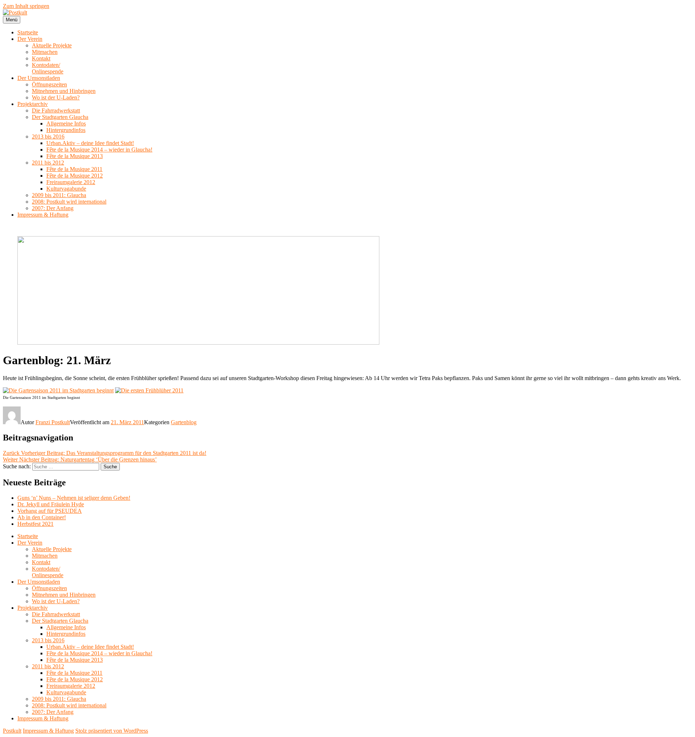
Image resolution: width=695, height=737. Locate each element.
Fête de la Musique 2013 (74, 156)
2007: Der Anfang (52, 208)
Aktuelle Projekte (52, 45)
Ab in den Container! (41, 517)
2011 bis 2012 (48, 162)
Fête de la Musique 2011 (74, 169)
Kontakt (41, 58)
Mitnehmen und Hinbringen (64, 91)
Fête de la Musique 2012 (74, 175)
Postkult (12, 731)
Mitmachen (45, 52)
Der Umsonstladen (38, 78)
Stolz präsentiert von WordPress (111, 731)
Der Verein (29, 39)
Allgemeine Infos (66, 123)
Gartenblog (184, 422)
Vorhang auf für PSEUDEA (49, 511)
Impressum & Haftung (42, 215)
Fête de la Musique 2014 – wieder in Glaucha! (99, 149)
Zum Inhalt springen (26, 6)
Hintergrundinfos (65, 130)
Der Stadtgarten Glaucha (60, 117)
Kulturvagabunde (66, 189)
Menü (11, 19)
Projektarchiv (32, 104)
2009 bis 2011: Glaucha (59, 195)
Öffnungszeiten (49, 84)
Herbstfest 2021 (35, 524)
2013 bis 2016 (48, 136)
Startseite (27, 32)
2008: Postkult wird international (69, 202)
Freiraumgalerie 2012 (70, 182)
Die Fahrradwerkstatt (56, 110)
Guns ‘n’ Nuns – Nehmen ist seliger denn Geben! (73, 498)
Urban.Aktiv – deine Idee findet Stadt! (90, 143)
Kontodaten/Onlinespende (47, 68)
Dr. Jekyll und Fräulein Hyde (50, 504)
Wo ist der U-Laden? (56, 97)
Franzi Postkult (52, 422)
